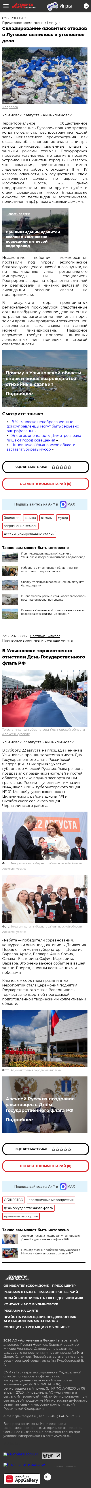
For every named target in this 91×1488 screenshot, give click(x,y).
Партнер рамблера (65, 1466)
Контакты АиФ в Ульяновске (31, 1304)
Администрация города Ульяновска (36, 1070)
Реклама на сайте (21, 1311)
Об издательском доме (26, 1286)
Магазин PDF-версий (58, 1292)
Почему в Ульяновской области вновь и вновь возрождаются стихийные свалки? (43, 378)
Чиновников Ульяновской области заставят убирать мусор (41, 447)
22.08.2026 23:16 (14, 636)
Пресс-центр (64, 1286)
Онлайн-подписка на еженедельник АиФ (43, 1298)
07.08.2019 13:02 (14, 18)
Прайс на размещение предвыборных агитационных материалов (40, 1319)
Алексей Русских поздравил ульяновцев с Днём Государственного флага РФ (40, 1104)
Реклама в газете (20, 1292)
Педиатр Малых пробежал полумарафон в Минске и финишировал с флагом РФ (50, 1251)
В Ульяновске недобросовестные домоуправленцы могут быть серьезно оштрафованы (43, 426)
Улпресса (10, 107)
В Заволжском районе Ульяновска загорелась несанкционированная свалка (53, 597)
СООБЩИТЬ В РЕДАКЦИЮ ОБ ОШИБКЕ (37, 1327)
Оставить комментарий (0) (45, 484)
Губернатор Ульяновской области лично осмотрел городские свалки (49, 569)
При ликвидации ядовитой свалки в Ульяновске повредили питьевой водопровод (53, 555)
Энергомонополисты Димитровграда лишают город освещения (44, 438)
